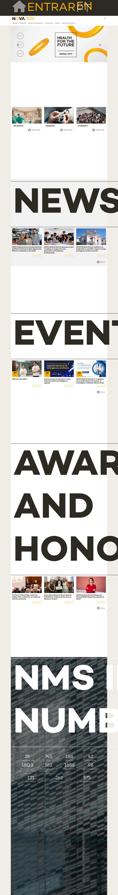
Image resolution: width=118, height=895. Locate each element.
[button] (18, 45)
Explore (102, 262)
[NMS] (24, 18)
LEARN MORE (35, 130)
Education (23, 23)
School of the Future (68, 23)
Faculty (15, 23)
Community (49, 23)
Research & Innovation (36, 23)
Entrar (51, 8)
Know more (37, 256)
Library (57, 23)
